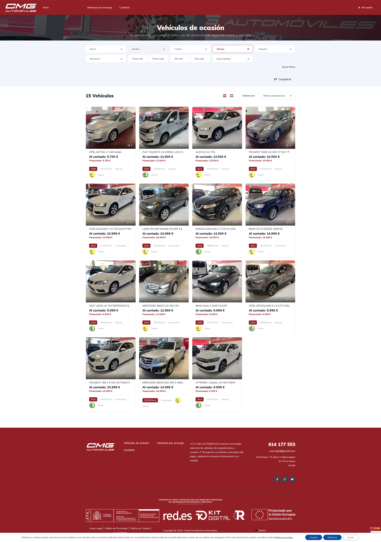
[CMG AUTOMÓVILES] (20, 7)
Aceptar (314, 537)
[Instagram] (285, 479)
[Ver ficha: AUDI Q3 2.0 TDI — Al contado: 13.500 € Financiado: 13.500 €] (217, 144)
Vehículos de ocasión (68, 7)
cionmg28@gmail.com (282, 451)
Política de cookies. (283, 537)
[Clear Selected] (248, 49)
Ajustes (350, 537)
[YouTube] (292, 479)
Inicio (46, 7)
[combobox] (106, 49)
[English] (372, 528)
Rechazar (332, 537)
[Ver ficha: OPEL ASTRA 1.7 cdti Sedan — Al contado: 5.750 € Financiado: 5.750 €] (111, 144)
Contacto (124, 7)
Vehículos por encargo (99, 7)
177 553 (281, 444)
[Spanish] (377, 528)
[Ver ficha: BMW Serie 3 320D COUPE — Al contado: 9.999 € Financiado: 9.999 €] (217, 297)
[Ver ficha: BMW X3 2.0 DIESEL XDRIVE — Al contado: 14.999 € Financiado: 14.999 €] (270, 220)
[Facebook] (277, 479)
